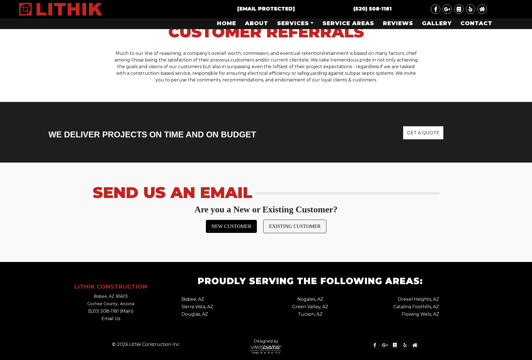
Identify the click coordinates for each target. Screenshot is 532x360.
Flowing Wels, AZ (420, 314)
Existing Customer (295, 226)
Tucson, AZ (310, 314)
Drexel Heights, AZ (418, 299)
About (256, 23)
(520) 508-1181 (372, 9)
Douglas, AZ (194, 314)
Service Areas (348, 23)
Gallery (437, 23)
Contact (476, 23)
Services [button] (293, 23)
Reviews (398, 23)
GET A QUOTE (423, 132)
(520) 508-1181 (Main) (111, 311)
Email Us (110, 318)
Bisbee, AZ (192, 299)
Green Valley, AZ (310, 306)
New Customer (231, 226)
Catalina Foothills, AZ (416, 306)
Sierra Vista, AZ (197, 306)
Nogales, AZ (310, 299)
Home (226, 23)
